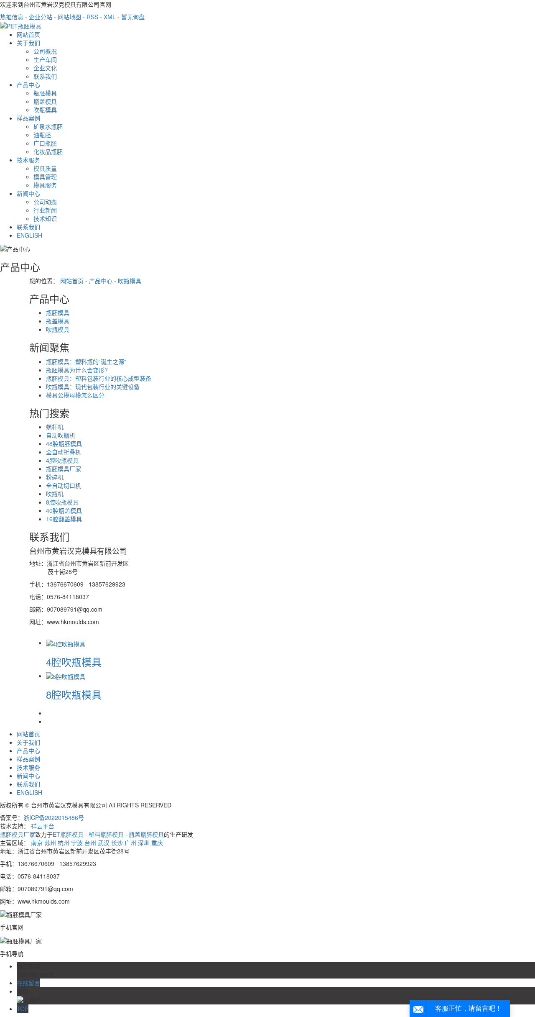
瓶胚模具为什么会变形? (77, 370)
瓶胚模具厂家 (63, 468)
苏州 (50, 842)
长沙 (117, 842)
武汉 (104, 842)
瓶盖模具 (45, 101)
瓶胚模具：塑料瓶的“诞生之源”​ (86, 361)
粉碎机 (55, 477)
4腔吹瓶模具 (62, 460)
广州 (130, 842)
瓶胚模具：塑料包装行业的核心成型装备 (98, 378)
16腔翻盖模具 (64, 519)
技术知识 (45, 218)
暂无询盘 (133, 17)
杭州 (63, 842)
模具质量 (45, 168)
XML (110, 17)
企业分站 (40, 17)
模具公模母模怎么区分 (75, 395)
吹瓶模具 (45, 109)
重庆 (157, 842)
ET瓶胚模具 (68, 834)
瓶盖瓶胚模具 (146, 834)
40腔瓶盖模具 (64, 510)
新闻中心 (28, 193)
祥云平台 (42, 826)
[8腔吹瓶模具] (65, 675)
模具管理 (45, 176)
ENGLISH (29, 235)
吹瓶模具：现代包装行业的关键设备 (93, 386)
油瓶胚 (42, 135)
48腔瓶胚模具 (64, 443)
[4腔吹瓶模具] (65, 642)
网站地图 (69, 17)
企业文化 (45, 68)
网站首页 (28, 34)
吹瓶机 (55, 493)
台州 (90, 842)
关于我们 (28, 42)
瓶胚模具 (45, 93)
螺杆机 (55, 427)
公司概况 (45, 51)
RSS (92, 17)
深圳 (144, 842)
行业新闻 (45, 210)
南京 (37, 842)
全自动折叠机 (63, 452)
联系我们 (45, 76)
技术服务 (28, 160)
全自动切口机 (63, 485)
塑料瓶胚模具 (106, 834)
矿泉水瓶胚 (48, 126)
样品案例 (28, 118)
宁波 (77, 842)
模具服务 (45, 185)
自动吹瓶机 (60, 435)
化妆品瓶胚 (48, 151)
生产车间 (45, 59)
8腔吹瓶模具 (62, 502)
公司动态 (45, 201)
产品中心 (28, 84)
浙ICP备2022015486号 (53, 817)
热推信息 (11, 17)
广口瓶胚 (45, 143)
